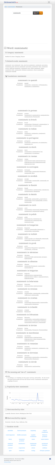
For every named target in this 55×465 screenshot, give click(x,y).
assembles (10, 430)
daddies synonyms (21, 435)
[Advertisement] (27, 29)
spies (10, 450)
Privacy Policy (7, 462)
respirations (22, 448)
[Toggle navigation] (49, 2)
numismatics (22, 443)
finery (10, 439)
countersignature (10, 435)
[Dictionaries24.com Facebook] (50, 459)
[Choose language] (36, 13)
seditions (44, 448)
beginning (33, 430)
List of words (11, 7)
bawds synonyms (21, 430)
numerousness (44, 439)
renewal (10, 448)
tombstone (21, 450)
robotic (33, 448)
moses (33, 439)
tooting (33, 450)
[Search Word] (41, 13)
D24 (6, 7)
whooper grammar (45, 450)
